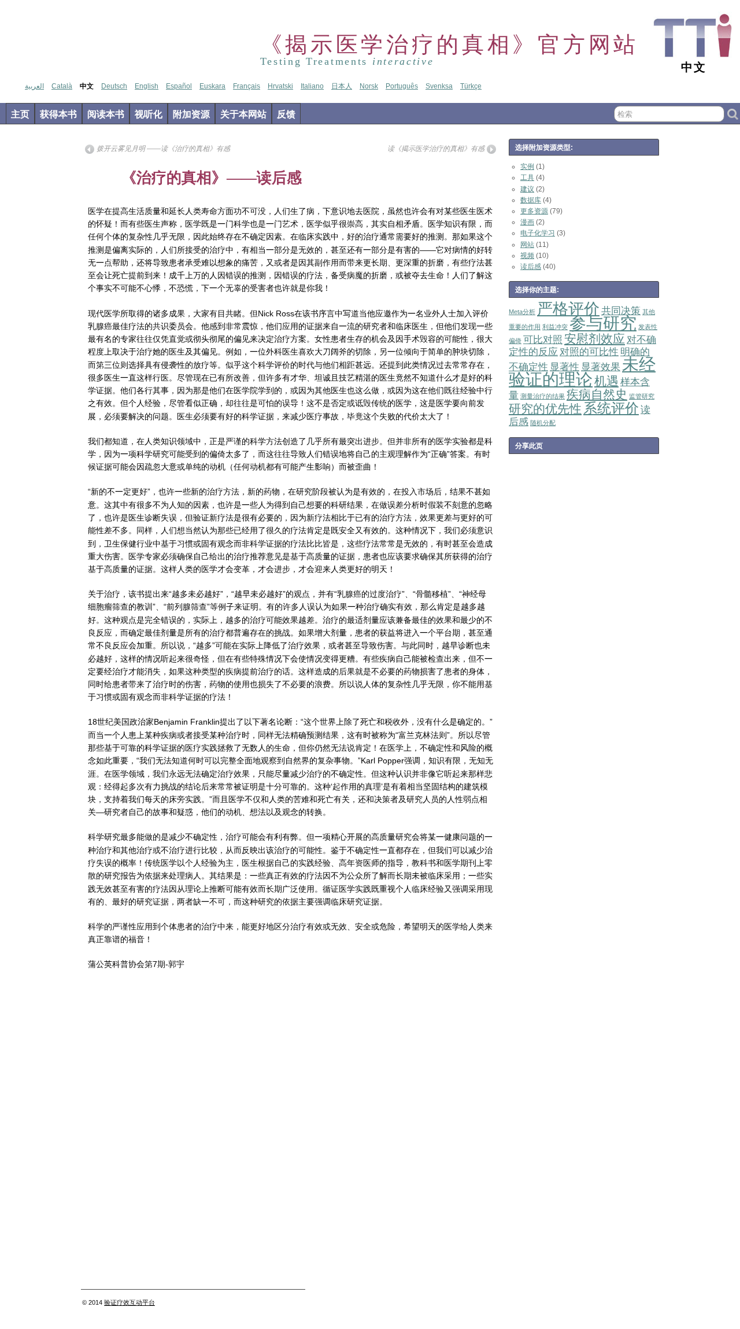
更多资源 (534, 211)
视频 (527, 256)
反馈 (286, 114)
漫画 (527, 222)
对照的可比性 (589, 351)
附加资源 (191, 114)
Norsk (369, 86)
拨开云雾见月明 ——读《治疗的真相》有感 (163, 149)
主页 (20, 114)
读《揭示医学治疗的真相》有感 (435, 149)
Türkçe (471, 86)
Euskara (212, 86)
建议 (527, 189)
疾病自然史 (597, 394)
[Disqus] (290, 1133)
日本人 (341, 86)
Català (61, 86)
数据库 (530, 200)
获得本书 (58, 114)
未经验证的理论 (582, 372)
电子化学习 (537, 233)
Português (402, 86)
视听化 (148, 114)
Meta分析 (522, 311)
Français (246, 86)
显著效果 (600, 366)
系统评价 (611, 408)
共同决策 (621, 310)
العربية (34, 86)
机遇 (606, 380)
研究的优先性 (545, 408)
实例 (527, 167)
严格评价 (568, 309)
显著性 (564, 366)
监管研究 (641, 396)
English (146, 86)
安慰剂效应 (594, 338)
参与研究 (603, 323)
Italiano (312, 86)
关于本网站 (243, 114)
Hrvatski (280, 86)
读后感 (530, 267)
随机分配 (543, 422)
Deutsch (114, 86)
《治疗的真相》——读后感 (211, 177)
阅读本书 (105, 114)
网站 (527, 245)
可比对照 (543, 339)
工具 (527, 177)
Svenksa (439, 86)
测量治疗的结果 (542, 396)
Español (179, 86)
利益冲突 (555, 326)
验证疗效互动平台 (129, 1302)
